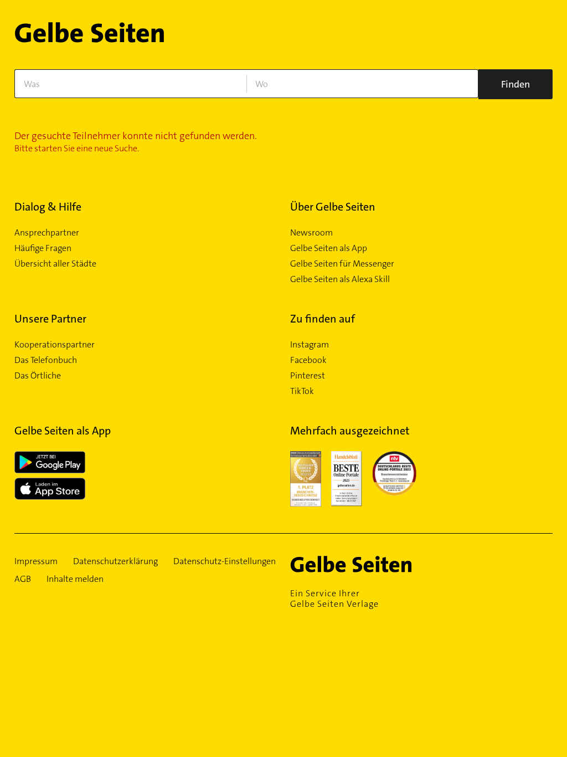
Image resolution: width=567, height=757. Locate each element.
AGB (22, 579)
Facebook (308, 360)
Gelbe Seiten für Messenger (342, 263)
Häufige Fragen (42, 248)
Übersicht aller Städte (55, 263)
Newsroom (311, 232)
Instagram (309, 344)
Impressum (36, 561)
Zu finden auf (322, 318)
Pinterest (307, 375)
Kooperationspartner (54, 344)
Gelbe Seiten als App (328, 248)
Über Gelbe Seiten (332, 207)
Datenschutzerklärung (115, 561)
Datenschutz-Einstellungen (224, 561)
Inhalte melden (75, 579)
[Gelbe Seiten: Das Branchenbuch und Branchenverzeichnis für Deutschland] (89, 36)
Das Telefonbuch (45, 360)
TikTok (302, 391)
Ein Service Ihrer (334, 598)
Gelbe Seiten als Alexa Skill (340, 279)
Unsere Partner (50, 318)
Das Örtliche (37, 375)
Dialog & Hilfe (47, 207)
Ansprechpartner (46, 232)
